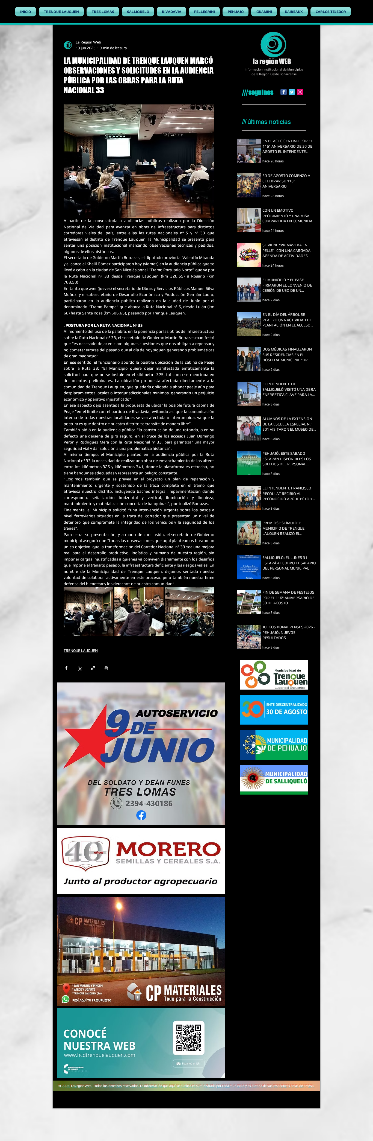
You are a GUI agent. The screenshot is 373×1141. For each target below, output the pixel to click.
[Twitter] (292, 92)
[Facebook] (283, 92)
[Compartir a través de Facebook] (66, 668)
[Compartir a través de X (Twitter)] (79, 668)
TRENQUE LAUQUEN (81, 650)
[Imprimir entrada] (106, 668)
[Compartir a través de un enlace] (93, 668)
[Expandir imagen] (88, 611)
